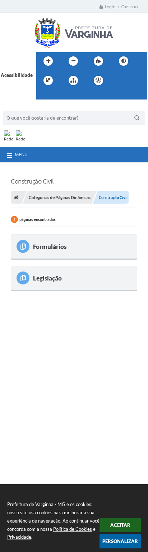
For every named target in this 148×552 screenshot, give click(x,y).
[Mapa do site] (73, 80)
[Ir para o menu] (135, 80)
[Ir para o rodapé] (59, 95)
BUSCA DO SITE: (24, 107)
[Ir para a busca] (43, 95)
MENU (21, 154)
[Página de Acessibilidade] (98, 80)
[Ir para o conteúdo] (119, 80)
